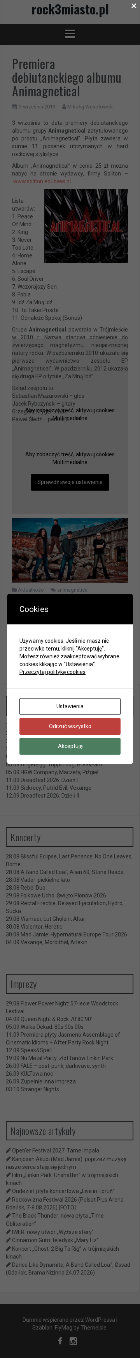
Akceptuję (70, 746)
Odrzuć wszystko (70, 726)
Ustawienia (70, 706)
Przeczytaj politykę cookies (52, 672)
